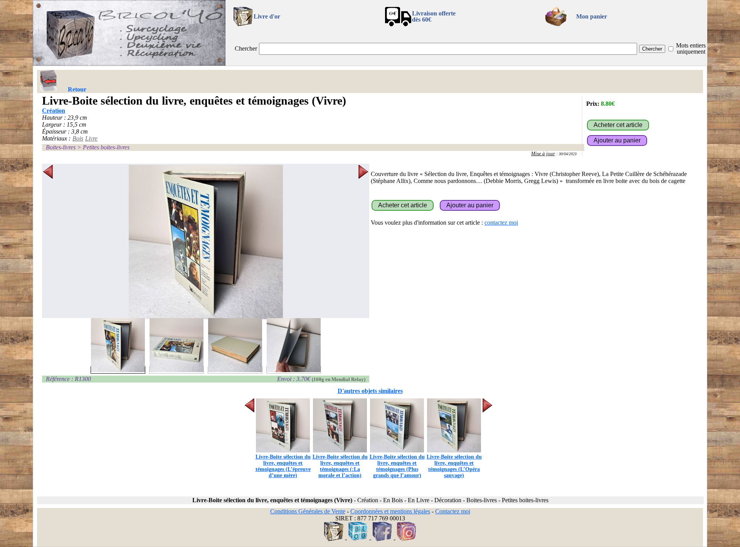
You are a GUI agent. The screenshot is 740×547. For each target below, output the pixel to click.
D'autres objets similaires (370, 391)
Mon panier (591, 16)
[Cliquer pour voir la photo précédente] (48, 242)
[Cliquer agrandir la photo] (205, 242)
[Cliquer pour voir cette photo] (118, 370)
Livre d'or (267, 16)
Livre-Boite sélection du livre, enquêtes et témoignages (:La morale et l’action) (340, 466)
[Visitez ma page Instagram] (406, 539)
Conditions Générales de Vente (307, 511)
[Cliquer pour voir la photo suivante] (363, 242)
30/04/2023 (568, 154)
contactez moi (501, 222)
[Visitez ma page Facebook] (382, 539)
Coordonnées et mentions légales (390, 511)
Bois (77, 138)
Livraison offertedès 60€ (434, 16)
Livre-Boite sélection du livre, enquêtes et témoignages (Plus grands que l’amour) (397, 466)
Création (53, 110)
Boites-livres (61, 147)
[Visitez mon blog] (358, 539)
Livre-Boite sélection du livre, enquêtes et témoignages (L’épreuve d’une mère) (283, 466)
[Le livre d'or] (333, 539)
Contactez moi (452, 511)
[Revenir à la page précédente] (48, 80)
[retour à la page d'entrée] (129, 63)
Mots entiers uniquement (691, 48)
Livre (91, 138)
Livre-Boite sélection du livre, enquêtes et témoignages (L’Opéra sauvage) (454, 466)
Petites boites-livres (106, 147)
